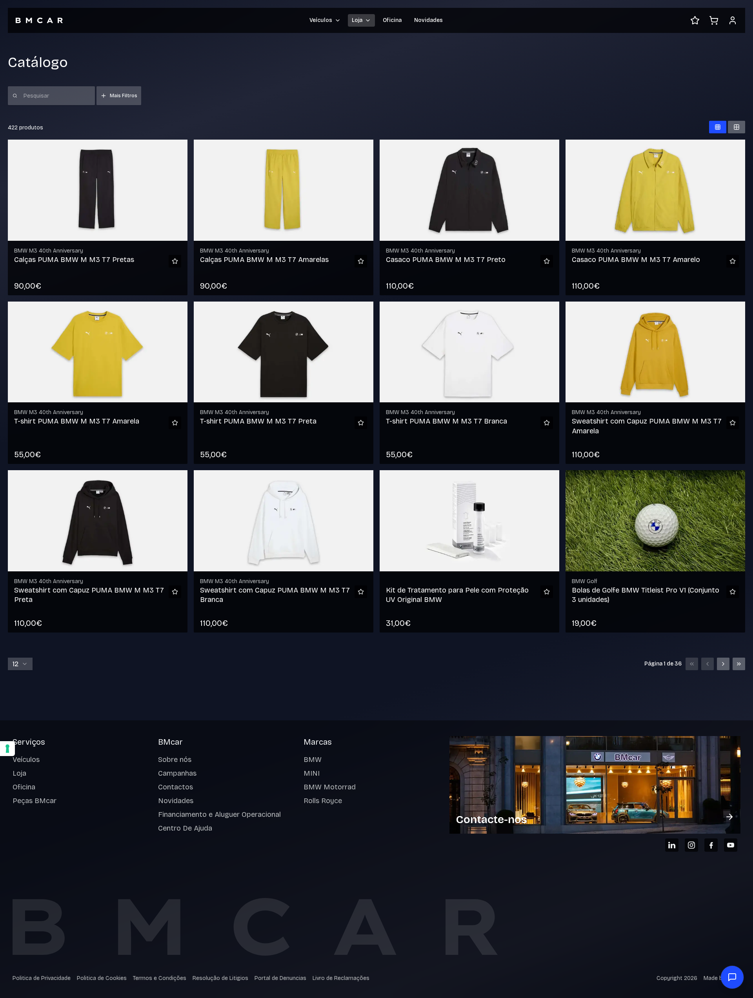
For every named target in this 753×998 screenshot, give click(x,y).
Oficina (392, 20)
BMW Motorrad (330, 787)
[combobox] (20, 664)
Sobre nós (174, 759)
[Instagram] (691, 845)
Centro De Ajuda (185, 828)
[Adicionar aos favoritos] (175, 261)
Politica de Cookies (102, 978)
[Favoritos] (695, 20)
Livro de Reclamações (341, 978)
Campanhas (177, 773)
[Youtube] (730, 845)
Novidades (428, 20)
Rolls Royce (323, 800)
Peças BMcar (34, 800)
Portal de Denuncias (280, 978)
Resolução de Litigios (220, 978)
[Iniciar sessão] (732, 20)
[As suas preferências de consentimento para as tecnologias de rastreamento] (7, 748)
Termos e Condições (159, 978)
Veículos (26, 759)
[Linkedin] (671, 845)
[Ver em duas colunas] (736, 127)
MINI (312, 773)
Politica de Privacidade (42, 978)
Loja (19, 773)
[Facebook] (711, 845)
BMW (313, 759)
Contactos (175, 787)
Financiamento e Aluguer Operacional (219, 814)
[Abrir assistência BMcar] (732, 977)
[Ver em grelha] (717, 127)
